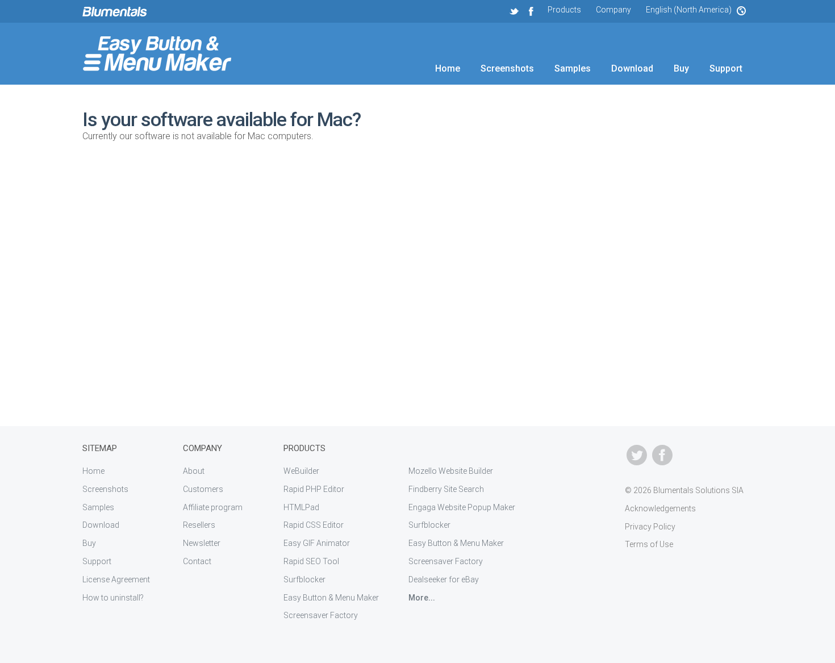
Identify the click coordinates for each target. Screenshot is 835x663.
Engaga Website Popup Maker (461, 507)
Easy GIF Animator (316, 543)
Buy (681, 68)
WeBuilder (301, 471)
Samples (572, 68)
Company (613, 9)
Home (447, 68)
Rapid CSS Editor (313, 524)
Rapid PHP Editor (313, 489)
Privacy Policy (650, 526)
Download (632, 68)
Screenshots (507, 68)
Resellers (199, 524)
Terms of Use (649, 544)
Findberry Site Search (446, 489)
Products (564, 9)
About (193, 471)
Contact (197, 561)
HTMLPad (301, 507)
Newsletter (201, 543)
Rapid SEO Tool (311, 561)
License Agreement (116, 579)
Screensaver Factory (320, 615)
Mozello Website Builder (450, 471)
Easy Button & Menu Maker (331, 597)
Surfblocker (304, 579)
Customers (203, 489)
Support (725, 68)
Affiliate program (213, 507)
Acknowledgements (660, 508)
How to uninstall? (113, 597)
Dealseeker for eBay (443, 579)
